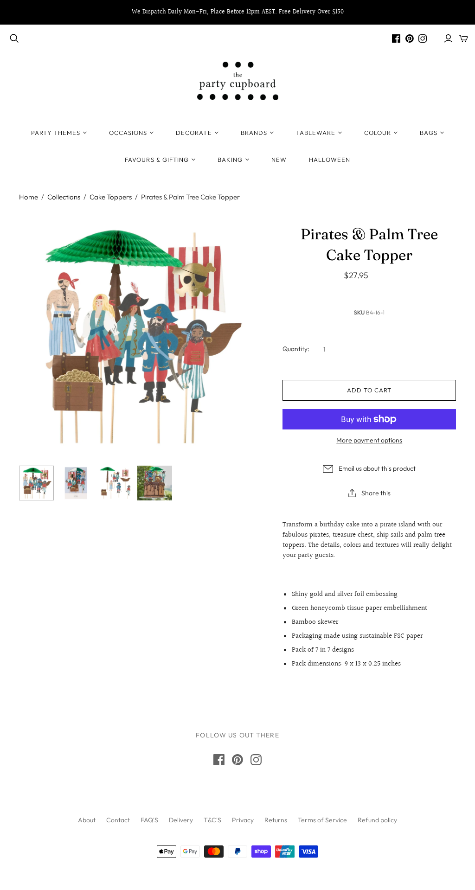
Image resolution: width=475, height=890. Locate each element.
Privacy (243, 820)
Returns (275, 820)
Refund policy (377, 820)
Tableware (315, 132)
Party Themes (55, 132)
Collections (63, 196)
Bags (428, 132)
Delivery (181, 820)
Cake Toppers (111, 196)
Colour (377, 132)
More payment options (369, 440)
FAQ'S (149, 820)
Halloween (329, 159)
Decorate (194, 132)
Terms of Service (322, 820)
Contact (118, 820)
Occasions (128, 132)
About (87, 820)
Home (28, 196)
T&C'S (212, 820)
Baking (230, 159)
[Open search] (14, 38)
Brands (254, 132)
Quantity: (295, 349)
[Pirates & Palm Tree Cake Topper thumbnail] (36, 483)
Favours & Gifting (157, 159)
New (279, 159)
